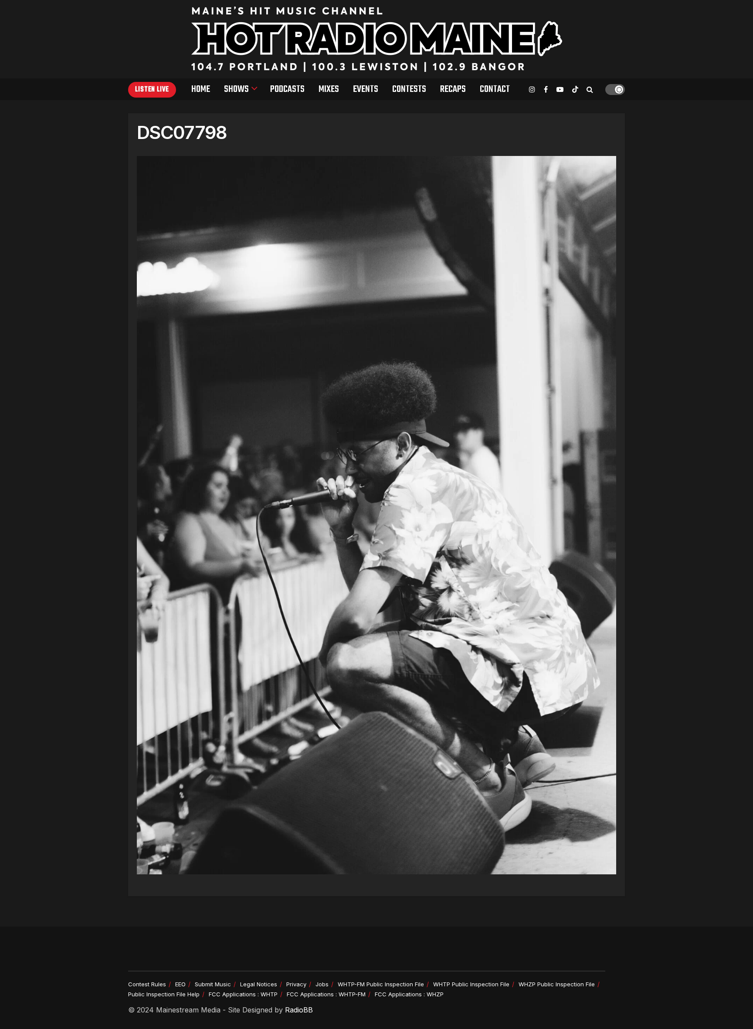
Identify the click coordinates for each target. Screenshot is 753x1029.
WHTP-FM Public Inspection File (381, 984)
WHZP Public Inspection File (557, 984)
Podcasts (287, 89)
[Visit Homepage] (376, 39)
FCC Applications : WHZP (409, 994)
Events (365, 89)
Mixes (329, 89)
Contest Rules (147, 984)
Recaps (453, 89)
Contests (409, 89)
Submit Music (213, 984)
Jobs (322, 984)
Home (200, 89)
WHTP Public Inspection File (471, 984)
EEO (180, 984)
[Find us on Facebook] (546, 89)
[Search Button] (590, 89)
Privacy (296, 984)
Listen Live (152, 89)
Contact (495, 89)
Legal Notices (258, 984)
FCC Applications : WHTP (243, 994)
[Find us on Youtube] (559, 89)
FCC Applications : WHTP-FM (326, 994)
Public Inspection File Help (164, 994)
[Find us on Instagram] (532, 89)
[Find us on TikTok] (575, 90)
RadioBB (299, 1009)
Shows (236, 89)
